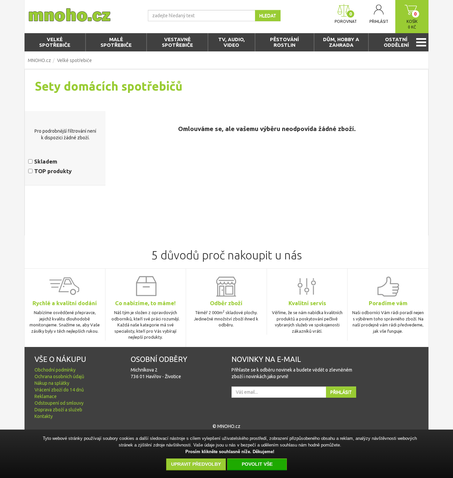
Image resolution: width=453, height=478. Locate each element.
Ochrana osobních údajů (59, 376)
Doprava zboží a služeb (58, 409)
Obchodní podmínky (55, 370)
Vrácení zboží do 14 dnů (59, 389)
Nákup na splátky (51, 383)
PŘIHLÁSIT (341, 392)
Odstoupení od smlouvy (59, 403)
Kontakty (43, 416)
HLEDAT (267, 15)
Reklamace (45, 396)
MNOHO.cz (39, 60)
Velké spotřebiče (74, 60)
